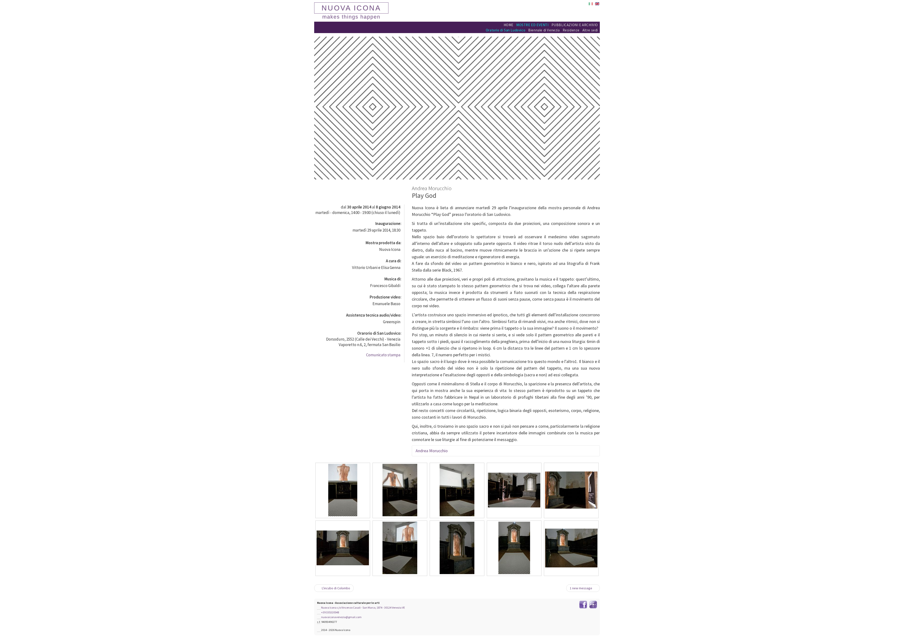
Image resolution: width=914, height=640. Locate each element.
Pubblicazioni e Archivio (574, 25)
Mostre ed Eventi (532, 25)
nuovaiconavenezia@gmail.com (341, 617)
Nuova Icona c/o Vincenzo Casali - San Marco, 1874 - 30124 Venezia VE (363, 607)
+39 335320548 (330, 612)
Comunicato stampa (382, 354)
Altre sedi (590, 30)
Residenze (571, 30)
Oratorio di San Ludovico (505, 30)
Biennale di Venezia (544, 30)
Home (508, 25)
